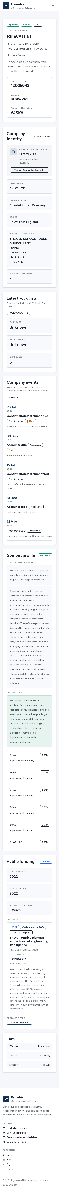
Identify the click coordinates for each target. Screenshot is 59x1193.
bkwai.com (44, 1046)
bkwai (46, 1064)
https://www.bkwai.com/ (22, 760)
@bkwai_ (45, 1055)
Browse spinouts (42, 136)
